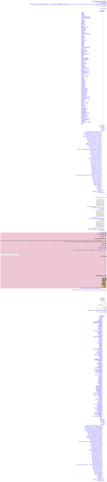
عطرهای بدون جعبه (98, 185)
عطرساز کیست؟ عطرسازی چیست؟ (95, 158)
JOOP (82, 74)
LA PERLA (83, 83)
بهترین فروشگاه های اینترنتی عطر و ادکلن (94, 144)
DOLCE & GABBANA (97, 348)
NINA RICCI (99, 391)
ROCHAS (83, 106)
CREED (82, 42)
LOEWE (82, 86)
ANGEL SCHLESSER (85, 16)
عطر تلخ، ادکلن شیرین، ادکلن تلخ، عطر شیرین (93, 135)
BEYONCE (83, 24)
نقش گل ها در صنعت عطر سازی (95, 147)
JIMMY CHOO (84, 71)
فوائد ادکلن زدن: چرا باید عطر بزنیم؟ (95, 145)
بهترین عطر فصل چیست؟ (97, 177)
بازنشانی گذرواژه (103, 310)
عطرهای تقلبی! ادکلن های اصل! (96, 150)
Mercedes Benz (84, 90)
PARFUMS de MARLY (85, 98)
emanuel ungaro (84, 51)
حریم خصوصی (104, 245)
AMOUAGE (83, 15)
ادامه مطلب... (101, 208)
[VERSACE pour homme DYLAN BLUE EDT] (100, 227)
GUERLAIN (83, 62)
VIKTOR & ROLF (84, 119)
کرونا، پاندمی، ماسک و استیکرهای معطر (94, 138)
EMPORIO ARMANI (85, 53)
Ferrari (82, 57)
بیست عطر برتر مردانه (97, 180)
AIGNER (83, 13)
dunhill (82, 49)
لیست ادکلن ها (101, 125)
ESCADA (83, 54)
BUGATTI (83, 28)
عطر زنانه (102, 126)
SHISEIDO (83, 109)
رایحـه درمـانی (99, 186)
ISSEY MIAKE (84, 63)
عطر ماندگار (99, 188)
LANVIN (83, 82)
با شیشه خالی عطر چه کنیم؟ (96, 159)
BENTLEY (83, 23)
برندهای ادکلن (101, 11)
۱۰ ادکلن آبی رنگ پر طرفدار (96, 164)
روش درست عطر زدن (97, 181)
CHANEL (83, 38)
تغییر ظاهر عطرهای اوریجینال (96, 157)
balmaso (82, 22)
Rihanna (82, 103)
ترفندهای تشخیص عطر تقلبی (96, 446)
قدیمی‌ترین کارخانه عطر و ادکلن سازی (94, 140)
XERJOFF (83, 120)
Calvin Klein (83, 32)
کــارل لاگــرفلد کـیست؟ (97, 179)
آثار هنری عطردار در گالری (97, 173)
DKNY (82, 45)
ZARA (82, 122)
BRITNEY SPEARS (85, 26)
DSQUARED (83, 48)
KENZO (82, 78)
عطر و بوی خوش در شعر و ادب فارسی (94, 139)
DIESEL (82, 44)
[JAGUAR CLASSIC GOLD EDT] (100, 206)
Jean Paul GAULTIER (85, 70)
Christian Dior (83, 40)
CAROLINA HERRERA (85, 33)
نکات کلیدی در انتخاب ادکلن (96, 169)
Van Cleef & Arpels (84, 116)
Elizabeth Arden (84, 50)
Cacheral (82, 31)
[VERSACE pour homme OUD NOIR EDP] (100, 217)
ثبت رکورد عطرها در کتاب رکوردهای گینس (94, 131)
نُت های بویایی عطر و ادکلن (97, 165)
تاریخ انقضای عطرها (98, 184)
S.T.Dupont (83, 107)
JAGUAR (83, 69)
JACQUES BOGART (85, 68)
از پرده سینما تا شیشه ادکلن (96, 156)
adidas (82, 12)
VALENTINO (83, 115)
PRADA (82, 101)
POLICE (82, 99)
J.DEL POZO (83, 67)
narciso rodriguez (84, 92)
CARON (82, 34)
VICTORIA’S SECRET (85, 118)
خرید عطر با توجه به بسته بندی (96, 151)
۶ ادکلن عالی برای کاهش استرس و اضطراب (93, 143)
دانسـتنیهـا (102, 130)
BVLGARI (83, 30)
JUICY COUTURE (84, 76)
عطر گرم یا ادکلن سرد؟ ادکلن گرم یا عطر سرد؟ (93, 132)
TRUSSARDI (83, 113)
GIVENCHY (83, 60)
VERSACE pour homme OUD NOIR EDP (96, 218)
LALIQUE (83, 80)
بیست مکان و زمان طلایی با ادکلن (95, 146)
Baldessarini (83, 21)
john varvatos (83, 73)
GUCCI (82, 61)
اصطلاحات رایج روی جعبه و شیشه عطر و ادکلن (93, 133)
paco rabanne (83, 97)
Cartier (82, 35)
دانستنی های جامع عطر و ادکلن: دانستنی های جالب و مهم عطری (90, 149)
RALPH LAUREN (84, 102)
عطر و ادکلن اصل (85, 241)
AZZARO (83, 20)
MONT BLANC (84, 91)
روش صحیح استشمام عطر (97, 172)
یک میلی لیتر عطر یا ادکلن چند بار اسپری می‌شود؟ (92, 136)
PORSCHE (83, 100)
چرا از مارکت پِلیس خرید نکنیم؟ (96, 153)
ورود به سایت (90, 310)
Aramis (82, 19)
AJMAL (82, 14)
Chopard (82, 39)
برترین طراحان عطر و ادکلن (96, 167)
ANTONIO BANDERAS (97, 322)
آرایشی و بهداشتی (101, 190)
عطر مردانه (102, 127)
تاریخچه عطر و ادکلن (98, 183)
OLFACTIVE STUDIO (85, 96)
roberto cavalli (83, 105)
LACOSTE (83, 79)
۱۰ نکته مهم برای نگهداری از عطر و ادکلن (94, 137)
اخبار (103, 129)
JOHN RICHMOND (85, 72)
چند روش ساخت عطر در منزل (96, 160)
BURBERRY (83, 29)
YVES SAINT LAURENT (86, 121)
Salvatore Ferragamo (84, 108)
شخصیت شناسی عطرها (97, 176)
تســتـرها (102, 128)
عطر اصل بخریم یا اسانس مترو (96, 152)
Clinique (82, 41)
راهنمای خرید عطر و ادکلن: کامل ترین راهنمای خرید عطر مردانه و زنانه (88, 174)
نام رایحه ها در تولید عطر (97, 178)
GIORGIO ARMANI (85, 59)
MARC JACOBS (84, 88)
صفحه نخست (101, 10)
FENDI (82, 55)
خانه (106, 197)
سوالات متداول (104, 243)
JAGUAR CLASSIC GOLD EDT (98, 207)
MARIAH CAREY (84, 89)
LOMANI (83, 87)
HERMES (100, 365)
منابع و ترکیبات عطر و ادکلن (96, 166)
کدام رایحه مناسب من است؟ (96, 163)
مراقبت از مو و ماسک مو (97, 191)
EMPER (82, 52)
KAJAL (82, 77)
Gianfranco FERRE (84, 58)
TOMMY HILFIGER (85, 112)
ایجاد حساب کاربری (96, 310)
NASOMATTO (84, 93)
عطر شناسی (99, 187)
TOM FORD (83, 111)
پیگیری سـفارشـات (100, 192)
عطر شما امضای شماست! (97, 171)
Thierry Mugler (84, 110)
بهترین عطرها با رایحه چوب (97, 170)
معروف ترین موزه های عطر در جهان (95, 142)
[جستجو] (106, 7)
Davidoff (82, 43)
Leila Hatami (83, 84)
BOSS (82, 25)
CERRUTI (83, 36)
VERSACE (83, 117)
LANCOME (83, 81)
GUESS (82, 64)
